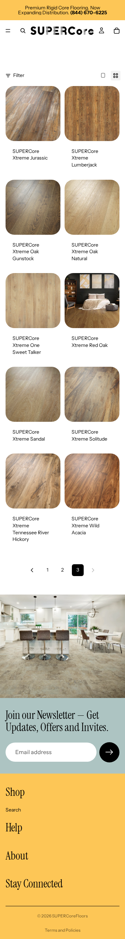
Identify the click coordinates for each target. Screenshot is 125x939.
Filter (18, 75)
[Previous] (32, 570)
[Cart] (116, 30)
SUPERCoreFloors (70, 915)
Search (13, 809)
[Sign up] (109, 752)
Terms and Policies (63, 930)
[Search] (23, 30)
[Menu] (8, 31)
